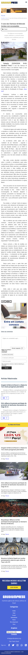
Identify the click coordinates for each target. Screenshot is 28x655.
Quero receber (14, 587)
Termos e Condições (6, 653)
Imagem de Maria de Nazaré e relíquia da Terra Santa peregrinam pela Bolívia (14, 386)
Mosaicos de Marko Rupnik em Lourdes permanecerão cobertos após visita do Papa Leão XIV (13, 560)
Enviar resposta (16, 348)
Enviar (6, 368)
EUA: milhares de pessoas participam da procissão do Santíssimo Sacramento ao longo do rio (14, 405)
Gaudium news (4, 18)
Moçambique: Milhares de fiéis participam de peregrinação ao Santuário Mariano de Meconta (14, 522)
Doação (14, 615)
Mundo (3, 16)
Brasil (14, 613)
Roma (14, 624)
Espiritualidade (14, 617)
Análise (14, 611)
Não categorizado (14, 622)
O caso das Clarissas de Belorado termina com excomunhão (13, 25)
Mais (4, 398)
